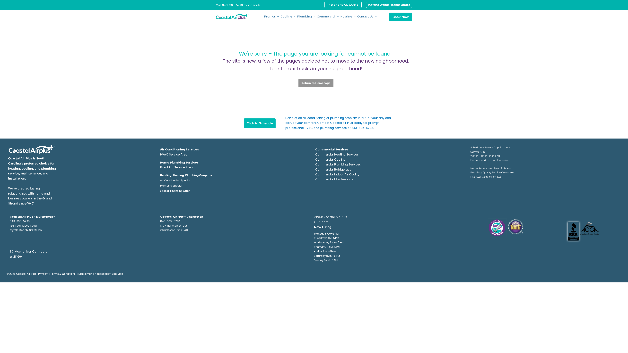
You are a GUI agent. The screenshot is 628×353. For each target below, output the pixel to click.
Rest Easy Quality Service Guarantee (492, 172)
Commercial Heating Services (337, 154)
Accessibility (103, 274)
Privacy (43, 274)
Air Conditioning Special (175, 180)
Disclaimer (85, 274)
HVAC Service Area (173, 154)
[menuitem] (271, 17)
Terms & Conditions (63, 274)
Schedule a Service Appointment (490, 147)
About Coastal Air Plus (330, 217)
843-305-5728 (232, 5)
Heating (491, 160)
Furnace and (478, 160)
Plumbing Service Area (176, 167)
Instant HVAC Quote (343, 5)
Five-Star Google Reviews (485, 176)
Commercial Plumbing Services (338, 164)
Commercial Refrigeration (334, 169)
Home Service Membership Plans (490, 168)
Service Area (477, 151)
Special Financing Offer (175, 191)
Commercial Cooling (330, 159)
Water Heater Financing (485, 155)
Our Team (321, 222)
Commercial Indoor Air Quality (337, 174)
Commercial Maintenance (334, 179)
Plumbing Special (171, 186)
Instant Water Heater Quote (389, 5)
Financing (503, 160)
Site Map (117, 274)
